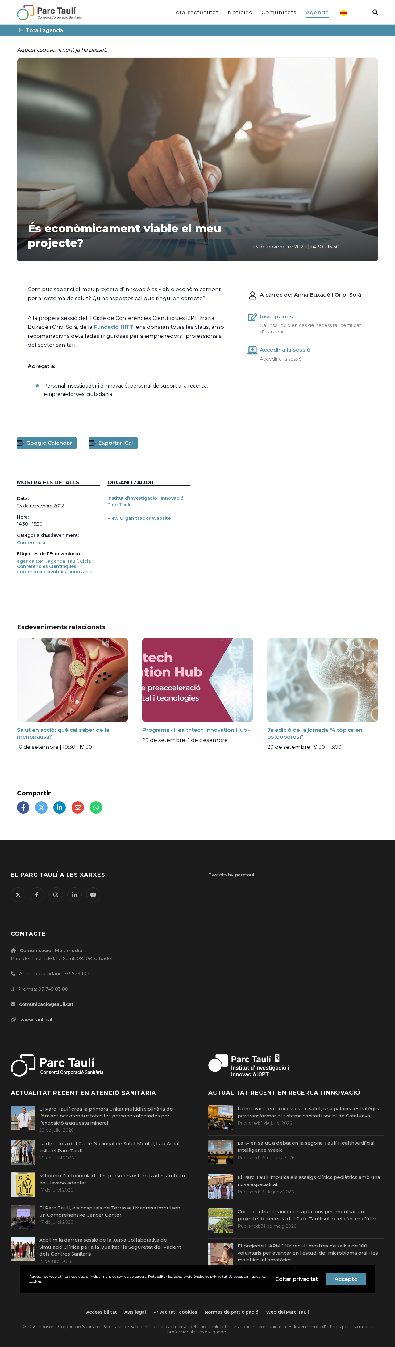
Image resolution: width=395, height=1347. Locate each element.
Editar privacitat (296, 1279)
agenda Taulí (63, 561)
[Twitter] (41, 807)
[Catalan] (343, 12)
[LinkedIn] (59, 807)
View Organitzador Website (139, 518)
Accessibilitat (101, 1312)
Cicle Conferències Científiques (54, 563)
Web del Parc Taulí (287, 1312)
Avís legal (135, 1312)
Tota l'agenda (44, 30)
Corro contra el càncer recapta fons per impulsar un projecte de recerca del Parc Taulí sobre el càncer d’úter (307, 1215)
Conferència (31, 542)
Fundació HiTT (113, 327)
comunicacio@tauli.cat (46, 1004)
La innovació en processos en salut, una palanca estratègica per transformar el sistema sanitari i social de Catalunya (309, 1112)
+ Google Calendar (47, 443)
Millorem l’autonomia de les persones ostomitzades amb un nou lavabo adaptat (112, 1179)
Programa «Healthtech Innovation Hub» (196, 730)
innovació (81, 571)
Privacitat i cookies (175, 1312)
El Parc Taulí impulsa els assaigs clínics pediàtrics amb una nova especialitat (309, 1180)
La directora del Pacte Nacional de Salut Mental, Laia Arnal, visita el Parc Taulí (110, 1147)
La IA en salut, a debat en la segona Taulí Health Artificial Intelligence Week (306, 1146)
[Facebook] (23, 807)
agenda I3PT (31, 561)
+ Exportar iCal (113, 443)
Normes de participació (232, 1312)
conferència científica (42, 571)
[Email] (78, 807)
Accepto (346, 1279)
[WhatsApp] (96, 807)
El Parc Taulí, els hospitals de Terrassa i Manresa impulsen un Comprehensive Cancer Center (109, 1211)
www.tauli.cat (36, 1020)
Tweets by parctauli (232, 875)
